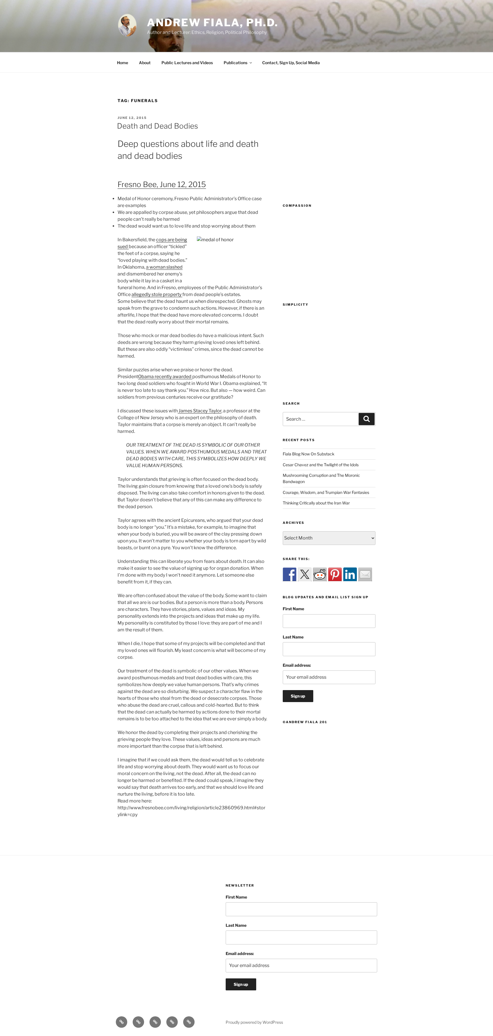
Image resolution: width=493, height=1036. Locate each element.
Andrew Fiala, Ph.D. (212, 22)
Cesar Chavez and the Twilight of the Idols (321, 464)
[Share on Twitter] (305, 574)
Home (122, 62)
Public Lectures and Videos (187, 62)
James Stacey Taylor (199, 410)
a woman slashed (164, 267)
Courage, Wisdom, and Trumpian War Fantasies (326, 492)
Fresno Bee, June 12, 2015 (162, 184)
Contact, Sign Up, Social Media (291, 62)
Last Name (293, 636)
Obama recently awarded (165, 376)
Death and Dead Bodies (157, 125)
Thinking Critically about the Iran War (316, 502)
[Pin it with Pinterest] (335, 574)
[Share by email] (365, 574)
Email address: (297, 665)
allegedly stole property (157, 294)
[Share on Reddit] (320, 574)
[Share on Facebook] (289, 574)
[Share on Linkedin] (350, 574)
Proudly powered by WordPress (254, 1022)
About (145, 62)
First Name (293, 608)
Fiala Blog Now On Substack (308, 453)
